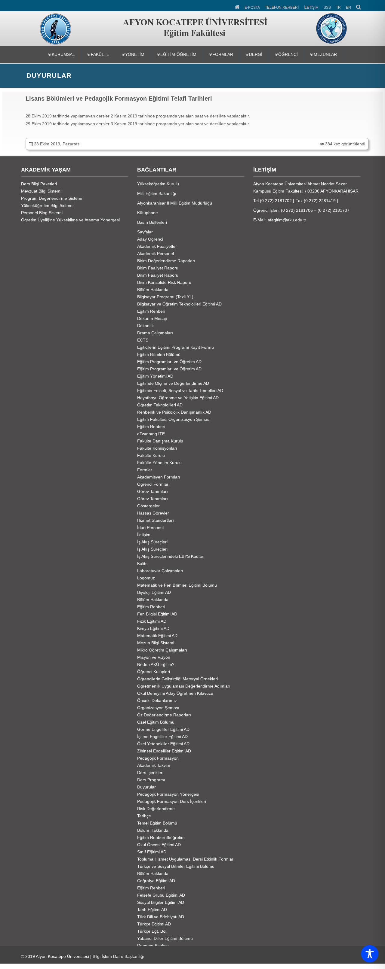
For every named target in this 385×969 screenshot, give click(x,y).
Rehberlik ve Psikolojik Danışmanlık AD (174, 412)
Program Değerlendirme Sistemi (51, 198)
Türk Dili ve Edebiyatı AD (160, 916)
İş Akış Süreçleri (152, 541)
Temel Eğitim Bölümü (157, 823)
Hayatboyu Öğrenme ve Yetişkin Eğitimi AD (178, 397)
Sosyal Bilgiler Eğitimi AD (160, 902)
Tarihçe (144, 815)
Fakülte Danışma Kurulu (160, 441)
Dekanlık (145, 325)
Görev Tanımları (152, 491)
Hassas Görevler (153, 513)
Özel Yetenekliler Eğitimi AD (163, 743)
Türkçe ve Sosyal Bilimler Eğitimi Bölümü (175, 866)
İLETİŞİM (311, 7)
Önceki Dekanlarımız (157, 700)
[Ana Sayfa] (237, 6)
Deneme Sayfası (153, 945)
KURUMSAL (63, 54)
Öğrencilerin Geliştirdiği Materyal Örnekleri (177, 678)
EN (348, 7)
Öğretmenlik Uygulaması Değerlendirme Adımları (183, 686)
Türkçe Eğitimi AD (154, 924)
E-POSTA (252, 7)
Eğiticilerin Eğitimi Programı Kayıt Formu (175, 347)
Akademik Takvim (153, 765)
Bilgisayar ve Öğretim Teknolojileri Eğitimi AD (179, 304)
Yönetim (134, 54)
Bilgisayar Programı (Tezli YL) (165, 296)
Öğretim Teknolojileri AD (160, 404)
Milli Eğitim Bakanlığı (156, 193)
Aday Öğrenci (150, 239)
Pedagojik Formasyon (158, 758)
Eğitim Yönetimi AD (155, 376)
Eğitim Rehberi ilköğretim (161, 837)
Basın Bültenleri (152, 222)
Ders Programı (151, 779)
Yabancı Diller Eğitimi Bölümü (165, 938)
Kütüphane (147, 212)
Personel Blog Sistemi (42, 212)
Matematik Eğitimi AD (157, 635)
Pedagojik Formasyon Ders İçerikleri (171, 801)
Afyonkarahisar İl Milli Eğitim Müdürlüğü (174, 203)
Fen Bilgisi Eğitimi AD (157, 614)
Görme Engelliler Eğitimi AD (163, 729)
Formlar (222, 54)
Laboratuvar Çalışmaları (160, 570)
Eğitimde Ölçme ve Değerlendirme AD (173, 383)
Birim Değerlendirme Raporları (166, 260)
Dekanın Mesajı (152, 318)
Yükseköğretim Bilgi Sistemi (47, 205)
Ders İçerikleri (150, 772)
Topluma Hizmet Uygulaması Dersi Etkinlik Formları (186, 859)
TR (338, 7)
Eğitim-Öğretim (178, 54)
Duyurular (146, 787)
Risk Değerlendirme (156, 808)
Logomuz (146, 578)
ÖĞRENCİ (288, 54)
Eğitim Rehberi (151, 311)
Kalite (142, 563)
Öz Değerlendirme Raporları (164, 714)
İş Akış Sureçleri (152, 549)
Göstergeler (148, 505)
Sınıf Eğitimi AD (151, 851)
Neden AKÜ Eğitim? (155, 664)
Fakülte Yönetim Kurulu (159, 462)
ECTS (142, 340)
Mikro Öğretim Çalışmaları (162, 650)
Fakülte (100, 54)
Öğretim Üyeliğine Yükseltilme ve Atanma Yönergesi (70, 219)
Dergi (255, 54)
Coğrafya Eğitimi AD (156, 880)
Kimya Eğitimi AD (153, 628)
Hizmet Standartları (155, 520)
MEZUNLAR (325, 54)
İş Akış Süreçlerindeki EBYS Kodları (171, 556)
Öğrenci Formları (153, 484)
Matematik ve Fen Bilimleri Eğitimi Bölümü (177, 585)
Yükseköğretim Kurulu (158, 183)
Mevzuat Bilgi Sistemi (41, 191)
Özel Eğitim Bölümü (155, 722)
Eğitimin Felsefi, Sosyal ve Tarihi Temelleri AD (180, 390)
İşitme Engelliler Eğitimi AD (162, 736)
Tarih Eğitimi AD (152, 909)
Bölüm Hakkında (152, 289)
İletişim (143, 534)
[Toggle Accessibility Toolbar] (369, 953)
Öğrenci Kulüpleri (153, 671)
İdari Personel (150, 527)
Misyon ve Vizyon (153, 657)
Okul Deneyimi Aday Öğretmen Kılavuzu (175, 693)
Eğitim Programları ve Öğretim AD (169, 361)
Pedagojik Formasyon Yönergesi (168, 794)
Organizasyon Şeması (158, 707)
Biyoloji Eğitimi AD (154, 592)
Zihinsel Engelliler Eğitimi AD (164, 751)
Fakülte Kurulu (151, 455)
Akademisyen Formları (158, 477)
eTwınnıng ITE (151, 433)
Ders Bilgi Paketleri (39, 183)
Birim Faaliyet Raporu (157, 268)
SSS (327, 7)
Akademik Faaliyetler (157, 246)
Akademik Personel (155, 253)
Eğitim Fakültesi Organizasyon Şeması (174, 419)
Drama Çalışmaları (155, 332)
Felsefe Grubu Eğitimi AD (161, 895)
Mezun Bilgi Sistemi (155, 642)
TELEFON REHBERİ (282, 7)
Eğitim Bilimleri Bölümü (158, 354)
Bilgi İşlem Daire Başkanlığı (118, 956)
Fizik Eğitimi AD (151, 621)
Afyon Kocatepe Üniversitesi (62, 956)
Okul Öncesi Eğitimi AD (159, 844)
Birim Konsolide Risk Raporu (164, 282)
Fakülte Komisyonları (157, 448)
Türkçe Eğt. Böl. (152, 931)
